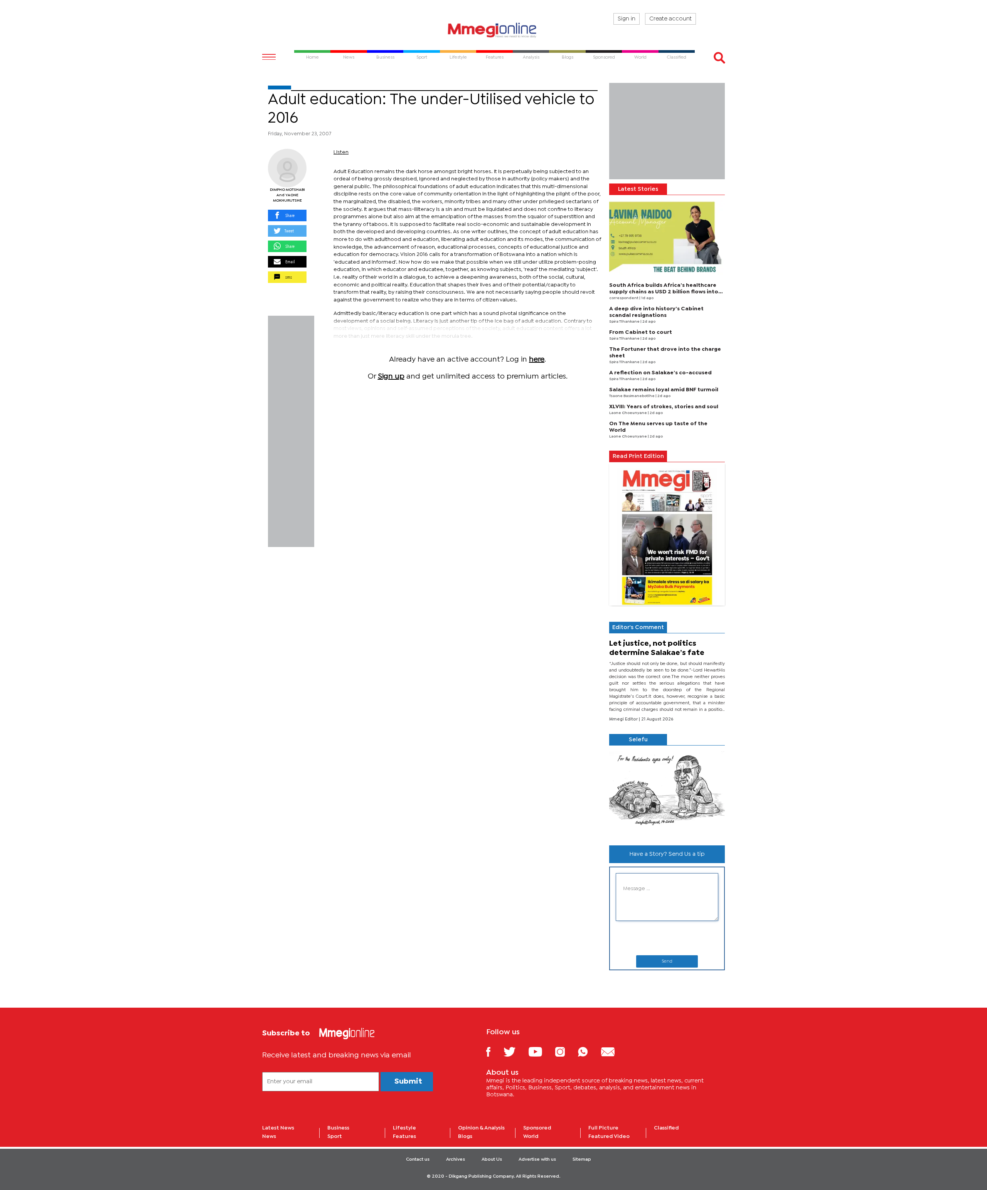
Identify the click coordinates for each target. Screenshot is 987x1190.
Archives (455, 1159)
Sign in (626, 19)
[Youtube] (541, 1051)
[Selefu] (667, 792)
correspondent (624, 298)
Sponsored (537, 1128)
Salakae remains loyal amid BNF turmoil (663, 389)
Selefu (638, 739)
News (269, 1136)
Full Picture (603, 1128)
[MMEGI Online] (493, 29)
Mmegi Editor (624, 719)
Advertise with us (537, 1159)
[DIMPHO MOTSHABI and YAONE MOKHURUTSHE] (287, 168)
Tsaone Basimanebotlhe (632, 396)
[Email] (614, 1051)
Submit (408, 1081)
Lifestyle (404, 1128)
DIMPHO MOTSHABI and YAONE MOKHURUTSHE (287, 195)
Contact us (417, 1159)
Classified (666, 1128)
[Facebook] (494, 1051)
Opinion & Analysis (481, 1128)
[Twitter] (515, 1051)
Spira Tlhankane (624, 321)
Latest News (278, 1128)
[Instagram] (565, 1051)
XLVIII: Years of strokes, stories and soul (663, 406)
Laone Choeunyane (628, 413)
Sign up (391, 376)
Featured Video (609, 1136)
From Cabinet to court (640, 332)
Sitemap (582, 1159)
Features (404, 1136)
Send (667, 961)
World (531, 1136)
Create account (670, 19)
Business (338, 1128)
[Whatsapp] (588, 1051)
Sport (334, 1136)
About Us (492, 1159)
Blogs (465, 1136)
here (536, 359)
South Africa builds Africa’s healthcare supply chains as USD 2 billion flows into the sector (663, 292)
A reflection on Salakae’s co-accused (660, 372)
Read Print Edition (638, 456)
